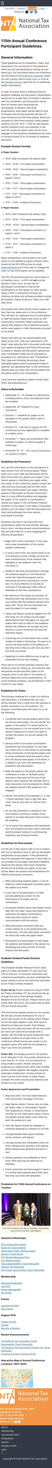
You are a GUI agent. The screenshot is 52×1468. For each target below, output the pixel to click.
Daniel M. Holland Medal (13, 1247)
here (9, 72)
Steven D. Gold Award (12, 1254)
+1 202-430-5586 (14, 1415)
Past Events (7, 1309)
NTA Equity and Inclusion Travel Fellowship (22, 1270)
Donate (32, 8)
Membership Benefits (11, 1283)
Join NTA (9, 8)
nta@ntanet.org (15, 1418)
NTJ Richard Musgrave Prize (15, 1257)
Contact (21, 8)
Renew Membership (11, 1289)
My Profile (6, 1292)
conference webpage (32, 75)
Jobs (3, 1449)
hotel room (31, 79)
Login (42, 8)
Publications (7, 1438)
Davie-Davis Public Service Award (18, 1251)
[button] (26, 1453)
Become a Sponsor (10, 1328)
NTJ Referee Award (11, 1260)
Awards (5, 1442)
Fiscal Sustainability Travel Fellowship (20, 1263)
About (4, 1427)
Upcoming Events (10, 1305)
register (13, 79)
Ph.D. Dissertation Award (13, 1244)
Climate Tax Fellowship (12, 1267)
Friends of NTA (8, 1321)
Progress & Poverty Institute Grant (18, 1354)
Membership (7, 1431)
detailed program (13, 82)
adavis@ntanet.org (11, 267)
